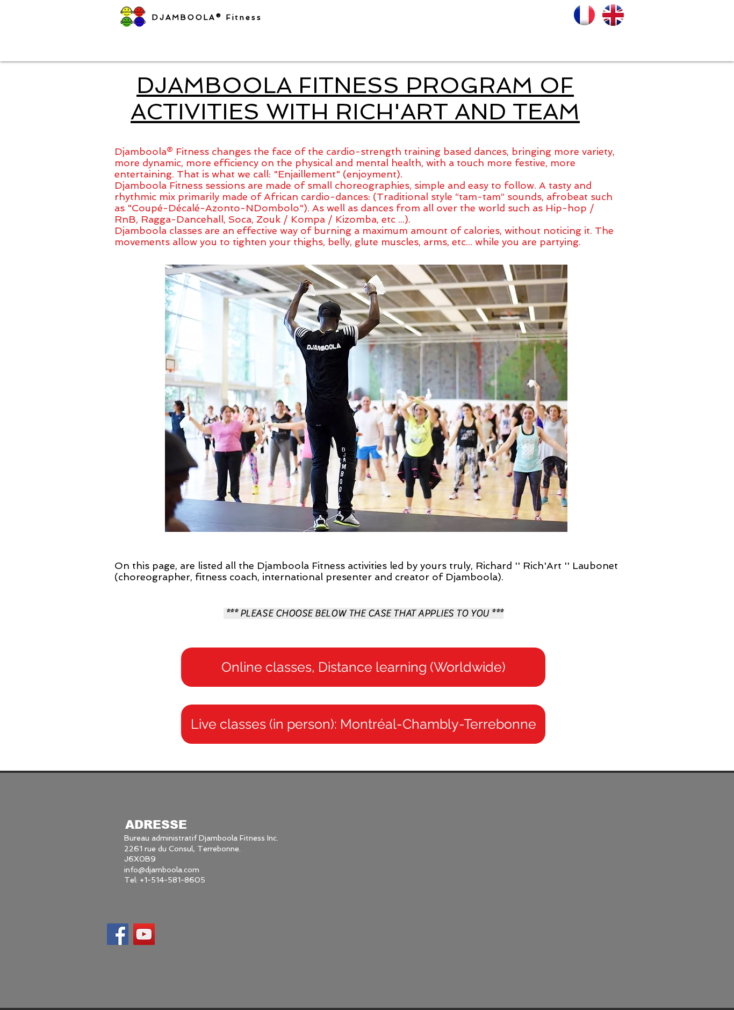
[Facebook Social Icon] (117, 934)
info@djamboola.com (161, 869)
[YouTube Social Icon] (144, 934)
